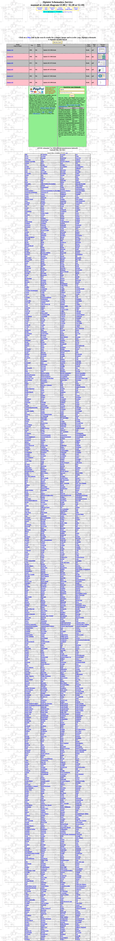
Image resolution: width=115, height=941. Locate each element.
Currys (62, 326)
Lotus (77, 559)
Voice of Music (45, 903)
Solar (42, 798)
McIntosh (62, 585)
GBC (26, 431)
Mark (61, 576)
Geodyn (78, 438)
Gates (77, 430)
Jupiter (62, 516)
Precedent (63, 691)
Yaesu (26, 936)
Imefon (27, 493)
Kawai (62, 521)
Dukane (62, 352)
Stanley (62, 815)
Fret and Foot (79, 423)
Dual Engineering (65, 350)
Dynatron (27, 357)
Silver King (79, 786)
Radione (62, 717)
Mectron (43, 588)
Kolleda (62, 533)
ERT (42, 393)
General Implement (30, 436)
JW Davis (27, 517)
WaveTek (62, 913)
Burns (62, 282)
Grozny (62, 461)
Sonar (42, 801)
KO (76, 531)
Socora (62, 796)
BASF (62, 239)
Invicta (27, 502)
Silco (61, 786)
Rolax (26, 755)
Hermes (78, 478)
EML (26, 387)
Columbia (78, 313)
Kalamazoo (28, 519)
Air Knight (28, 173)
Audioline (43, 223)
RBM (61, 726)
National (43, 628)
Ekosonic (43, 369)
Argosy (27, 208)
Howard (78, 486)
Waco (61, 906)
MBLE (27, 585)
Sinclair (27, 791)
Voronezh (43, 905)
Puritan (78, 695)
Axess (77, 230)
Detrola (62, 342)
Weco (26, 917)
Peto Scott (27, 672)
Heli (77, 476)
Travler (43, 872)
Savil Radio (44, 769)
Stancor (62, 813)
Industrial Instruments (82, 495)
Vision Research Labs (66, 901)
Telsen (42, 853)
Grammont (63, 452)
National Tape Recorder (66, 626)
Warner (27, 912)
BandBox (62, 235)
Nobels (43, 634)
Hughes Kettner (29, 490)
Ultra (26, 882)
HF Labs (43, 480)
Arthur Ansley (45, 213)
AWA (26, 230)
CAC (77, 285)
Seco (42, 776)
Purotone (27, 696)
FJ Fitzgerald (44, 416)
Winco (42, 929)
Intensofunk (79, 497)
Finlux (62, 412)
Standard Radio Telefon (82, 813)
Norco (26, 638)
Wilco (26, 927)
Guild (42, 462)
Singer (42, 791)
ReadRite (43, 729)
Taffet (42, 838)
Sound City (79, 803)
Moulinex (62, 612)
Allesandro (28, 183)
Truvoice (27, 879)
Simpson (78, 789)
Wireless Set (28, 930)
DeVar (77, 342)
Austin (77, 223)
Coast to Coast (64, 309)
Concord (62, 314)
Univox (62, 889)
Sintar (77, 791)
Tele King (43, 848)
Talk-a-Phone (79, 838)
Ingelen (43, 497)
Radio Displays (45, 705)
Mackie (43, 564)
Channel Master (45, 301)
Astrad (62, 216)
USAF (77, 891)
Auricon (62, 223)
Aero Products (79, 166)
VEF (61, 896)
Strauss (43, 827)
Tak (61, 838)
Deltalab (62, 340)
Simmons (78, 788)
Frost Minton (28, 424)
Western (43, 920)
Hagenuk (27, 466)
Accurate (62, 154)
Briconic (78, 268)
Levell (42, 552)
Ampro (27, 196)
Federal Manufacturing (31, 407)
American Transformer (31, 192)
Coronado (78, 318)
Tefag (77, 844)
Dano (42, 330)
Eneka (62, 390)
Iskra (77, 502)
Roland (77, 753)
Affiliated (78, 168)
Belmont (78, 245)
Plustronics (44, 684)
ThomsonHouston (29, 858)
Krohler (43, 538)
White (77, 924)
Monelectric (79, 603)
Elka (77, 381)
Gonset (62, 447)
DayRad (27, 335)
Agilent (43, 170)
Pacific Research (80, 655)
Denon (26, 342)
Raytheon (43, 726)
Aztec (42, 232)
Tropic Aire (63, 875)
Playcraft (27, 683)
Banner (43, 237)
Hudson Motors (45, 488)
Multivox (62, 614)
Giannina (78, 440)
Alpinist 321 (10, 56)
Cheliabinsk (79, 301)
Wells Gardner (64, 917)
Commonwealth (45, 314)
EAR (77, 357)
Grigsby (62, 459)
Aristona (78, 209)
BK (76, 256)
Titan (77, 860)
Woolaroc (62, 930)
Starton (43, 819)
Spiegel (62, 810)
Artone (62, 213)
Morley (62, 607)
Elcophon (62, 371)
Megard (78, 588)
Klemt (62, 529)
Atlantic (78, 218)
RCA (77, 726)
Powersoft (43, 691)
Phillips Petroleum (46, 676)
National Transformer (81, 626)
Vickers (43, 898)
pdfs (43, 112)
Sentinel (43, 779)
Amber (27, 189)
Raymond (27, 726)
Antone (43, 199)
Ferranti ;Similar (29, 411)
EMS (42, 388)
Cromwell (27, 325)
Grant (77, 454)
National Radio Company (82, 624)
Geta (61, 440)
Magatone (27, 567)
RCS (77, 727)
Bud (42, 278)
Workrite (78, 930)
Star (26, 817)
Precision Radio (80, 691)
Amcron (62, 189)
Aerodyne (27, 168)
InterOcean (63, 500)
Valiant (27, 894)
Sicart (42, 784)
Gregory (27, 459)
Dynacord (43, 356)
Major (62, 571)
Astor (42, 216)
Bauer (26, 240)
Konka (77, 533)
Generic (43, 438)
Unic (26, 884)
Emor (61, 387)
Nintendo (43, 633)
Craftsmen (78, 321)
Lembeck (78, 548)
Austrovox (27, 225)
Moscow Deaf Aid (29, 609)
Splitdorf (43, 812)
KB (26, 523)
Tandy (42, 839)
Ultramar (62, 882)
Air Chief (62, 171)
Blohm (42, 259)
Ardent (77, 204)
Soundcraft (79, 805)
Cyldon (77, 326)
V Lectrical (63, 893)
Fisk (77, 414)
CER (77, 297)
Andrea (27, 197)
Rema (42, 734)
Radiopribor (44, 719)
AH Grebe (63, 170)
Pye (54, 108)
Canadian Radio (80, 288)
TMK (42, 862)
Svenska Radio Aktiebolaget (67, 834)
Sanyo (26, 767)
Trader (77, 867)
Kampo (62, 519)
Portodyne (78, 689)
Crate (26, 323)
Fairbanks (27, 402)
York (61, 936)
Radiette (78, 702)
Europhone (28, 399)
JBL (77, 505)
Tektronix (27, 848)
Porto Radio (44, 689)
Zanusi (43, 937)
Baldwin (62, 233)
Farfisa (77, 404)
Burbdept (43, 280)
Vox (61, 905)
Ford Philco (44, 419)
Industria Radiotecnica (47, 495)
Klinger (27, 531)
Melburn (62, 590)
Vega (77, 896)
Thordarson (44, 858)
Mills (42, 598)
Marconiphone (45, 574)
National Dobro (45, 624)
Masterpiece (79, 581)
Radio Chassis (64, 703)
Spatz (26, 808)
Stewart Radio (64, 824)
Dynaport (78, 356)
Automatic (63, 225)
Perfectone (63, 671)
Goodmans (78, 447)
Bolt (77, 261)
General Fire (63, 435)
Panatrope (43, 662)
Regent (62, 733)
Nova (77, 641)
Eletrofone (78, 380)
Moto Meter (44, 610)
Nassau (27, 622)
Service (77, 779)
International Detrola (81, 498)
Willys (26, 929)
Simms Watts (28, 789)
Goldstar (43, 447)
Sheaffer (43, 782)
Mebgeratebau (79, 586)
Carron (27, 294)
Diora (42, 345)
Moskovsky (63, 609)
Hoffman (27, 485)
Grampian (78, 452)
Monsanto (63, 605)
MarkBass (78, 576)
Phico (77, 672)
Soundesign (28, 807)
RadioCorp (28, 714)
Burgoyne (78, 280)
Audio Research (64, 221)
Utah (26, 893)
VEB (42, 896)
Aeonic (43, 165)
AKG (26, 178)
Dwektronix (79, 354)
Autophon (27, 227)
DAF (61, 328)
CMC (42, 309)
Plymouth (78, 684)
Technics (27, 844)
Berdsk (27, 251)
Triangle (78, 872)
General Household (81, 435)
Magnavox (28, 569)
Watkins (78, 912)
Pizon (77, 681)
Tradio (26, 868)
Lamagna (78, 541)
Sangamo (62, 764)
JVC (77, 516)
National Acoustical (65, 622)
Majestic (43, 571)
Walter (62, 908)
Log (66, 153)
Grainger (78, 450)
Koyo (77, 535)
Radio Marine (64, 707)
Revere (27, 739)
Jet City (27, 510)
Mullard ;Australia (30, 614)
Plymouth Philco (64, 684)
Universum (44, 889)
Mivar (77, 602)
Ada (42, 159)
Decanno (78, 337)
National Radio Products (47, 626)
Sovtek (43, 807)
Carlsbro (62, 292)
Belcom (77, 244)
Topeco (62, 863)
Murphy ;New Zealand (47, 615)
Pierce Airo (44, 677)
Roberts (42, 108)
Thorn (62, 858)
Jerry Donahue (64, 509)
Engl (77, 390)
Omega (77, 648)
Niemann (27, 633)
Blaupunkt (78, 257)
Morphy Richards (80, 607)
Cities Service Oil (45, 304)
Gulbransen (79, 462)
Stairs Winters (45, 813)
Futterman (63, 426)
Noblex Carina (79, 634)
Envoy (42, 392)
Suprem (78, 832)
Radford (27, 702)
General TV (28, 438)
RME (26, 748)
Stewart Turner (80, 824)
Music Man (28, 617)
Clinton (62, 307)
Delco (77, 338)
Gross (42, 461)
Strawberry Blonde (65, 827)
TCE (42, 843)
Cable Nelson (63, 285)
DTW (42, 350)
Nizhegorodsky (29, 634)
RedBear (27, 731)
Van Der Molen (64, 894)
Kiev (77, 526)
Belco (61, 244)
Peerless (43, 669)
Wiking (77, 925)
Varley (26, 896)
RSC (61, 757)
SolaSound (78, 798)
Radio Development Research (33, 705)
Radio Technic (64, 710)
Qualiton (27, 700)
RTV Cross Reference (47, 758)
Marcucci (62, 574)
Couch (42, 321)
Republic (27, 738)
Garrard (62, 430)
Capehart (43, 290)
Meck (26, 588)
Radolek (43, 720)
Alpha (26, 185)
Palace (77, 659)
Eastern (62, 359)
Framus (62, 421)
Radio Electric (64, 705)
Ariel (26, 209)
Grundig (78, 461)
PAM (61, 660)
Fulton (42, 424)
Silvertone (63, 788)
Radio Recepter (45, 708)
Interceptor (28, 498)
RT (26, 758)
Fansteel (43, 404)
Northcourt (63, 640)
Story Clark (63, 825)
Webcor (62, 915)
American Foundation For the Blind (50, 190)
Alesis (26, 182)
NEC (61, 629)
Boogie (43, 263)
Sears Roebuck (80, 774)
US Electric (28, 891)
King (26, 528)
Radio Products (29, 708)
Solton (62, 800)
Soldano (27, 800)
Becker (27, 242)
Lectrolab (43, 548)
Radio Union (28, 712)
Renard (78, 734)
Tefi (26, 846)
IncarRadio (79, 493)
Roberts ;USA (79, 748)
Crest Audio (79, 323)
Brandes (43, 264)
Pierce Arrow (64, 677)
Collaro (43, 311)
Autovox (78, 227)
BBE (61, 240)
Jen (61, 507)
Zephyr (62, 939)
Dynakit (62, 356)
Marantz (62, 572)
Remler (62, 734)
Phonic (77, 676)
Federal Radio (45, 407)
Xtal (77, 934)
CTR (42, 326)
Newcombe (44, 631)
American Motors (80, 190)
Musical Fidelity (80, 617)
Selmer (62, 777)
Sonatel (62, 801)
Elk (61, 381)
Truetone (62, 877)
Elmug (26, 383)
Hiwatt (77, 481)
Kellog (77, 523)
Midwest (78, 597)
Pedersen (27, 669)
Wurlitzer (63, 934)
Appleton (27, 202)
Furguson (78, 424)
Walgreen (27, 908)
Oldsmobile (28, 648)
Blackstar (62, 257)
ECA (26, 361)
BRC (42, 266)
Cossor (27, 321)
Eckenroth (28, 362)
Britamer (62, 270)
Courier (62, 321)
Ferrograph (79, 411)
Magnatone (79, 567)
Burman (27, 282)
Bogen (42, 261)
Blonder (62, 259)
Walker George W (46, 908)
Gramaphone (28, 452)
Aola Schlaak (79, 199)
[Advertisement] (57, 25)
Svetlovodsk (79, 834)
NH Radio (78, 631)
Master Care (28, 581)
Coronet (27, 319)
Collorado (78, 311)
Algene (62, 182)
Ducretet (43, 352)
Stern (42, 824)
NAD (77, 619)
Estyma (78, 395)
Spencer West (44, 808)
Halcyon (62, 466)
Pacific (26, 657)
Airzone (78, 175)
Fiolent (77, 412)
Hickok (43, 481)
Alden (77, 180)
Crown (62, 325)
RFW (26, 741)
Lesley (62, 550)
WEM (77, 917)
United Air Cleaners (81, 884)
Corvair (43, 319)
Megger (27, 590)
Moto (61, 610)
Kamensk (43, 519)
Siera (77, 784)
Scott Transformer (65, 772)
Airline (77, 173)
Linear (26, 555)
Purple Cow (44, 696)
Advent (27, 163)
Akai (77, 177)
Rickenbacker (79, 743)
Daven (77, 331)
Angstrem (43, 197)
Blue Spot (78, 259)
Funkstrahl (63, 424)
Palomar (43, 660)
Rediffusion (44, 731)
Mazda (77, 583)
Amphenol (63, 194)
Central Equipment (46, 297)
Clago (26, 306)
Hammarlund (28, 469)
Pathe (42, 665)
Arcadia (27, 204)
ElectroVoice (63, 380)
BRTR (77, 273)
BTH (42, 276)
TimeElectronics (64, 860)
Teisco (42, 846)
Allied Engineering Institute (48, 183)
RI (41, 743)
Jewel (42, 510)
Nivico (77, 633)
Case (26, 295)
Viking (42, 901)
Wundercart (44, 934)
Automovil (78, 225)
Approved (63, 202)
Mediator (62, 588)
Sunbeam (43, 831)
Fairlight (62, 402)
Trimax (43, 874)
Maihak (62, 569)
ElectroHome (63, 376)
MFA (61, 595)
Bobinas (27, 261)
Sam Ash (43, 762)
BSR (77, 275)
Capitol (62, 290)
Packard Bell (44, 657)
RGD (42, 741)
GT (26, 462)
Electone (78, 371)
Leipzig (62, 548)
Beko (42, 244)
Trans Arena (63, 868)
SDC (26, 774)
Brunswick (44, 275)
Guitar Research (64, 462)
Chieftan (43, 302)
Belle (61, 245)
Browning (43, 273)
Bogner (62, 261)
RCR (61, 727)
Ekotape (62, 369)
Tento (42, 855)
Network (78, 629)
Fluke (26, 418)
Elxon (77, 383)
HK (26, 483)
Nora (77, 636)
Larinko (62, 545)
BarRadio (27, 239)
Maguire (43, 569)
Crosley (43, 325)
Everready (63, 399)
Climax (43, 307)
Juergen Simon (80, 514)
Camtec (62, 288)
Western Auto (64, 918)
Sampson (62, 762)
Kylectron (63, 540)
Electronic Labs (64, 378)
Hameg (62, 467)
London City (63, 557)
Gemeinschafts (79, 433)
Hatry (42, 474)
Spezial (77, 808)
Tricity (26, 874)
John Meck (28, 512)
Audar (62, 220)
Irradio (62, 502)
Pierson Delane (29, 679)
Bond (26, 263)
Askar (62, 214)
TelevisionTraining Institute (32, 853)
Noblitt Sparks (64, 636)
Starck (42, 817)
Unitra (62, 887)
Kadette (62, 517)
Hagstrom (43, 466)
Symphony (28, 838)
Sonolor (27, 803)
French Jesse (44, 423)
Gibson (27, 442)
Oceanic (27, 646)
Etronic (43, 397)
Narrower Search (57, 42)
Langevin (43, 545)
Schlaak (27, 772)
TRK (42, 875)
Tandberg (27, 839)
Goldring (27, 447)
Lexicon (27, 554)
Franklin (78, 421)
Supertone (63, 832)
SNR (77, 794)
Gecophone (28, 433)
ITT (26, 504)
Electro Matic (28, 376)
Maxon (62, 583)
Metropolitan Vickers (81, 593)
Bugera (62, 278)
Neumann (27, 631)
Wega (42, 917)
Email (50, 112)
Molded (43, 603)
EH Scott (43, 368)
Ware (77, 910)
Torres (77, 865)
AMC (42, 189)
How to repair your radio (73, 105)
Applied (43, 202)
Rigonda (78, 745)
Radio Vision (44, 712)
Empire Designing (80, 387)
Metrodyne (63, 593)
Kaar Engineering (45, 517)
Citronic (62, 304)
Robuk (62, 750)
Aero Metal (44, 166)
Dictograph (63, 344)
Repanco (78, 736)
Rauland (62, 724)
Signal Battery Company (31, 786)
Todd (61, 862)
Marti (77, 578)
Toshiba (27, 867)
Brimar (27, 270)
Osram (62, 653)
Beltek (42, 247)
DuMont (27, 354)
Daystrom (43, 335)
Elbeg (26, 371)
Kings (42, 528)
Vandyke (78, 894)
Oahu (42, 645)
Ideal (77, 492)
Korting (43, 535)
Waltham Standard (81, 908)
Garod (42, 430)
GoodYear (27, 449)
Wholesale (63, 925)
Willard (62, 927)
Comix (26, 314)
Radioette (43, 714)
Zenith (77, 937)
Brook (42, 271)
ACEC (27, 156)
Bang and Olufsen (29, 237)
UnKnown (78, 889)
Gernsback (28, 440)
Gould (77, 449)
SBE (61, 769)
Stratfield (27, 827)
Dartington (44, 331)
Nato (61, 628)
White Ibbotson (64, 924)
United (43, 887)
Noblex (43, 636)
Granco (43, 454)
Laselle (77, 545)
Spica (26, 810)
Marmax (43, 578)
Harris (77, 471)
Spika (77, 810)
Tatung (62, 841)
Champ (62, 299)
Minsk (26, 600)
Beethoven (63, 242)
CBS (77, 295)
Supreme (27, 834)
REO (61, 736)
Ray (77, 724)
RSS (77, 757)
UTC (42, 893)
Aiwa (26, 177)
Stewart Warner (29, 825)
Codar (77, 309)
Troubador (78, 875)
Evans (42, 399)
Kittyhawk (28, 529)
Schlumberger (44, 772)
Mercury (78, 591)
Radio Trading (79, 710)
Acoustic (43, 158)
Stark (77, 817)
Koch (26, 533)
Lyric (42, 562)
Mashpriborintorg (80, 579)
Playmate (43, 683)
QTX (61, 698)
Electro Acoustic (45, 375)
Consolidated (28, 316)
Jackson (62, 504)
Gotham (62, 449)
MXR (61, 619)
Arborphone (79, 202)
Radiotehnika (64, 719)
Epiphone (63, 392)
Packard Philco (80, 657)
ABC (26, 154)
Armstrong (63, 211)
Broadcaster (79, 270)
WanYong (43, 910)
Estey (61, 395)
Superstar (43, 832)
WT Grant (78, 932)
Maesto (62, 566)
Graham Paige (45, 450)
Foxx (42, 421)
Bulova (27, 280)
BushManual (63, 283)
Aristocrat (63, 209)
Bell (42, 245)
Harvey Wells (79, 473)
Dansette (62, 330)
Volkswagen (79, 903)
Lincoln (62, 554)
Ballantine (43, 235)
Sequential (63, 779)
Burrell (77, 282)
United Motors (45, 886)
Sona (26, 801)
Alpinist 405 (10, 63)
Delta (42, 340)
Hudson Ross (63, 488)
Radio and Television (46, 703)
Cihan (77, 302)
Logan (26, 557)
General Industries (46, 436)
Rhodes (27, 743)
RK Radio (63, 746)
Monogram (44, 605)
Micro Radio (28, 597)
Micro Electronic (80, 595)
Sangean (78, 764)
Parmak (62, 664)
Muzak (43, 619)
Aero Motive (63, 166)
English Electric (29, 392)
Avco (26, 228)
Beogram (62, 249)
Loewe (62, 555)
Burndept (43, 282)
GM (61, 443)
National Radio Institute (31, 626)
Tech (77, 843)
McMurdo (43, 586)
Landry (43, 543)
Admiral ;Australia (30, 161)
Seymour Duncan (65, 781)
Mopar (43, 607)
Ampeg (27, 194)
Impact (43, 493)
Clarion (43, 306)
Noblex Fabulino (29, 636)
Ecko (42, 362)
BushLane (43, 283)
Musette (78, 615)
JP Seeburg (63, 514)
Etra (26, 397)
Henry (26, 478)
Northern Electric (29, 641)
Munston (78, 614)
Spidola (43, 810)
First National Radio (46, 414)
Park (26, 664)
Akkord (43, 178)
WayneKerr (28, 915)
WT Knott (27, 934)
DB (76, 335)
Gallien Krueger (45, 428)
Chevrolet (27, 302)
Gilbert (62, 442)
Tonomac (43, 863)
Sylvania (78, 836)
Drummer (27, 350)
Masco (62, 579)
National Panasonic (65, 624)
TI (25, 860)
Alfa (42, 182)
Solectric (43, 800)
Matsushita (44, 583)
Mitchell (43, 602)
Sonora (43, 803)
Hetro (26, 480)
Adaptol (62, 159)
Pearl (61, 667)
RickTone (27, 745)
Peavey (77, 667)
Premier (43, 693)
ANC (77, 196)
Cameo (27, 288)
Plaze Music (63, 683)
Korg (26, 535)
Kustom (27, 540)
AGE (26, 170)
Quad (77, 698)
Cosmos (78, 319)
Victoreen (78, 898)
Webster (78, 915)
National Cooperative (30, 624)
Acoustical (63, 158)
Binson (62, 256)
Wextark (62, 922)
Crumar (78, 325)
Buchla (77, 276)
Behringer (78, 242)
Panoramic (63, 662)
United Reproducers (81, 886)
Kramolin (43, 536)
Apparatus (63, 201)
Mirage (62, 600)
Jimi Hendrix (63, 510)
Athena (62, 218)
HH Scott (78, 480)
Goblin (77, 443)
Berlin (62, 251)
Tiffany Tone (44, 860)
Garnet (27, 430)
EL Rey (78, 369)
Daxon (62, 333)
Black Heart (28, 257)
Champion (78, 299)
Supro (42, 834)
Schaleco (43, 770)
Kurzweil (78, 538)
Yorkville (78, 936)
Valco (77, 893)
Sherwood (27, 784)
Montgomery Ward (81, 605)
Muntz (26, 615)
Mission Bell (79, 600)
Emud (26, 390)
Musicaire (63, 617)
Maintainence (28, 571)
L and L (78, 540)
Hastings (27, 474)
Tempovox (27, 855)
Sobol (42, 796)
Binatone (43, 256)
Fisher (62, 414)
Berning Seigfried (45, 252)
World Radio (28, 932)
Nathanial (43, 622)
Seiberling (63, 776)
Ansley (77, 197)
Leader (43, 547)
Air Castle (43, 171)
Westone (43, 922)
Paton (62, 665)
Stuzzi (77, 829)
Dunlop (62, 354)
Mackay (27, 564)
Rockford (27, 751)
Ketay (62, 526)
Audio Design (28, 221)
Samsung (43, 764)
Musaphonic (63, 615)
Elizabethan (44, 381)
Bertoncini (63, 252)
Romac (62, 755)
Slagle (77, 793)
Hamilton (78, 467)
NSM (26, 645)
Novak (26, 643)
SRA (77, 812)
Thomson (78, 856)
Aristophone (28, 211)
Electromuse (79, 376)
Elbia (42, 371)
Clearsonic (78, 306)
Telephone (78, 850)
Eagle (42, 357)
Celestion (27, 297)
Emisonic (78, 385)
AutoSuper (63, 227)
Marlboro (27, 578)
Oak (61, 645)
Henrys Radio (44, 478)
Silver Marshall (29, 788)
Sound (62, 805)
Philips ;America (29, 676)
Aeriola (27, 166)
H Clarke (27, 464)
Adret (42, 161)
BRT (61, 273)
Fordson (78, 419)
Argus (42, 208)
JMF (77, 510)
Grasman (43, 455)
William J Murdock (81, 927)
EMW (42, 390)
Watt (26, 913)
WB (42, 915)
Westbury (27, 918)
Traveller (27, 872)
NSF (77, 643)
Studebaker (44, 829)
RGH (61, 741)
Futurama (78, 426)
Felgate (27, 409)
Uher (61, 881)
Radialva (43, 702)
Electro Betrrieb (64, 375)
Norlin (26, 640)
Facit (42, 400)
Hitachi (62, 481)
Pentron (27, 671)
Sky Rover (63, 793)
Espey (26, 395)
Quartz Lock (63, 700)
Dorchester (28, 349)
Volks (61, 903)
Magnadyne (63, 567)
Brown (77, 271)
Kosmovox (63, 535)
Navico (77, 628)
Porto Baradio (79, 688)
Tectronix (62, 844)
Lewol (62, 552)
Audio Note (44, 221)
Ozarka (27, 655)
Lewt (77, 552)
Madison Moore (29, 566)
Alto (26, 187)
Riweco (43, 746)
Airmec (27, 175)
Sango (26, 765)
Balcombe (43, 233)
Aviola (62, 228)
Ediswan (78, 364)
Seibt (77, 776)
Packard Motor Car (65, 657)
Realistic (62, 729)
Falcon (77, 402)
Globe (42, 443)
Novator (43, 643)
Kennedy (43, 524)
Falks (26, 404)
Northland (63, 641)
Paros (77, 664)
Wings (77, 929)
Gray (42, 457)
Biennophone (79, 254)
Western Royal (29, 920)
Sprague (62, 812)
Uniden (62, 884)
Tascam (27, 841)
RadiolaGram (44, 715)
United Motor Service (30, 886)
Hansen (78, 469)
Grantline (27, 455)
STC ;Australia (29, 820)
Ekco (26, 369)
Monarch (62, 603)
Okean (77, 646)
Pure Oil (62, 695)
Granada (27, 454)
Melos (26, 591)
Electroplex (44, 380)
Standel (43, 815)
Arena (62, 206)
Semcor (78, 777)
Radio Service (28, 710)
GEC (77, 431)
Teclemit (43, 844)
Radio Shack (44, 710)
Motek (26, 610)
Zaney (26, 937)
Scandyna (27, 770)
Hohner (43, 485)
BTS (61, 276)
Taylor (77, 841)
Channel (62, 301)
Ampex (43, 194)
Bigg (26, 256)
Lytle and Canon (64, 562)
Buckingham (28, 278)
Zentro (43, 939)
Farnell (27, 406)
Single (62, 791)
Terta (61, 855)
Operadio (62, 650)
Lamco (27, 543)
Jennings (27, 509)
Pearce (43, 667)
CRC (42, 323)
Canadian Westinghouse (31, 290)
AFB (61, 168)
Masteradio (63, 581)
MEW (42, 595)
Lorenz (62, 559)
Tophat (77, 863)
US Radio (43, 891)
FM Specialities (64, 418)
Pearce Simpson (29, 667)
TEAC (62, 843)
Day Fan (78, 333)
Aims (26, 171)
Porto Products (29, 689)
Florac (77, 416)
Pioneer (62, 681)
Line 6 (77, 554)
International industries (31, 500)
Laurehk (27, 547)
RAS (26, 724)
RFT (77, 739)
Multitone (43, 614)
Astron (77, 216)
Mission (27, 602)
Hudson (78, 488)
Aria (61, 208)
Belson (26, 247)
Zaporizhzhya (64, 937)
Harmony (43, 471)
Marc (77, 572)
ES (76, 393)
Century (62, 297)
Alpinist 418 (10, 82)
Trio (61, 874)
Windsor (62, 929)
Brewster (62, 268)
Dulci (77, 352)
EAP (61, 357)
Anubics (62, 199)
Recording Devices (80, 729)
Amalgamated (44, 187)
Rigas (61, 745)
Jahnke (27, 505)
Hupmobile (44, 490)
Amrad (43, 196)
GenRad (62, 438)
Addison (78, 159)
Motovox (43, 612)
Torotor (62, 865)
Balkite (27, 235)
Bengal (77, 247)
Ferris (62, 411)
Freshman (63, 423)
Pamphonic (79, 660)
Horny (26, 486)
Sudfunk (27, 831)
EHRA (62, 368)
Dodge (42, 347)
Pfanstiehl (43, 672)
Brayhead (27, 266)
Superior (27, 832)
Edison (62, 364)
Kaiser (77, 517)
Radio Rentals (79, 708)
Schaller (62, 770)
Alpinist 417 (10, 76)
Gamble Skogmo (80, 428)
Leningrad (28, 550)
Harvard (62, 473)
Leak (61, 547)
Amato (62, 187)
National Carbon (80, 622)
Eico (77, 368)
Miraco (43, 600)
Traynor (62, 872)
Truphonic (78, 877)
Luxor (26, 562)
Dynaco (27, 356)
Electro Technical (45, 376)
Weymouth (78, 922)
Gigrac (43, 442)
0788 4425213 (36, 113)
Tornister (43, 865)
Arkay (42, 211)
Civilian (78, 304)
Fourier (27, 421)
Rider (42, 745)
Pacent (43, 655)
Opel (42, 650)
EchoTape (78, 361)
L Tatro (27, 541)
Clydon (27, 309)
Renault (27, 736)
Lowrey (43, 560)
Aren (42, 206)
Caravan (78, 290)
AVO (77, 228)
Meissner (43, 590)
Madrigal (43, 566)
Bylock (43, 285)
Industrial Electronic (65, 495)
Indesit (26, 495)
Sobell (26, 796)
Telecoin (27, 850)
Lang (77, 543)
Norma (43, 640)
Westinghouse (64, 920)
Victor (62, 898)
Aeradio (62, 165)
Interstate (78, 500)
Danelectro (28, 330)
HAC (42, 464)
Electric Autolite (45, 373)
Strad (77, 825)
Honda (62, 485)
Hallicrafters (28, 467)
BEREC (43, 251)
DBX (26, 337)
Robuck (43, 750)
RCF (42, 727)
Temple (62, 853)
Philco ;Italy (44, 674)
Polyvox (62, 686)
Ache (61, 156)
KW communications (46, 540)
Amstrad (62, 196)
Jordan (27, 514)
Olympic (62, 648)
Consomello (44, 316)
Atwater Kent (44, 220)
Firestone (27, 414)
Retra (61, 738)
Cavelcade (63, 295)
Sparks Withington (65, 807)
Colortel (62, 313)
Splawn (27, 812)
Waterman (63, 912)
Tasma (42, 841)
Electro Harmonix (80, 375)
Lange (26, 545)
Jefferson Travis (45, 507)
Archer (62, 204)
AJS (61, 177)
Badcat (77, 232)
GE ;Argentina (64, 431)
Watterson (43, 913)
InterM (43, 498)
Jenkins (78, 507)
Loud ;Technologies (30, 560)
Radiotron (78, 719)
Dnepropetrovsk (80, 345)
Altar (61, 185)
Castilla (43, 295)
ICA (42, 492)
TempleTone (79, 853)
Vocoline (27, 903)
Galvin (62, 428)
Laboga (43, 541)
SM (42, 794)
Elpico (42, 383)
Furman (43, 426)
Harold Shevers (64, 471)
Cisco (26, 304)
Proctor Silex (79, 693)
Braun (77, 264)
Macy (77, 564)
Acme (77, 156)
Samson (27, 764)
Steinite (62, 820)
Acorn (26, 158)
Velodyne (27, 898)
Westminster (79, 920)
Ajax (42, 177)
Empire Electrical (29, 388)
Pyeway (27, 698)
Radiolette (63, 715)
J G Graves (44, 504)
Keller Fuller (63, 523)
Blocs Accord (28, 259)
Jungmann (44, 516)
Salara (77, 760)
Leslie (77, 550)
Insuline (62, 497)
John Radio (44, 512)
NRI (61, 643)
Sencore (27, 779)
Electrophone (28, 380)
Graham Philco (64, 450)
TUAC (62, 879)
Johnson (62, 512)
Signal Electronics (45, 786)
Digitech (27, 345)
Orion (42, 652)
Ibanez (77, 490)
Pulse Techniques (45, 695)
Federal (62, 407)
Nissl (61, 633)
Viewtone (27, 901)
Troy (26, 877)
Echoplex (62, 361)
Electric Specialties (80, 373)
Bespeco (78, 252)
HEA (61, 474)
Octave (43, 646)
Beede (42, 242)
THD (42, 856)
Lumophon (79, 560)
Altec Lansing (79, 185)
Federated (78, 407)
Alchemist (63, 180)
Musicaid (43, 617)
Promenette (28, 695)
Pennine (78, 669)
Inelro (26, 497)
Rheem (77, 741)
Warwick (43, 912)
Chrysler (62, 302)
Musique (27, 619)
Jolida (77, 512)
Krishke (27, 538)
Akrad (62, 178)
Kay (77, 521)
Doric (42, 349)
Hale (77, 466)
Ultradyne (43, 882)
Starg (61, 817)
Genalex (27, 435)
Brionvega (43, 270)
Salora (26, 762)
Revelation (78, 738)
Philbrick (27, 674)
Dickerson (43, 344)
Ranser (62, 722)
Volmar (27, 905)
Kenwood (27, 526)
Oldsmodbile (44, 648)
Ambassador (79, 187)
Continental (79, 316)
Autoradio (43, 227)
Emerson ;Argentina (46, 385)
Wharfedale (44, 924)
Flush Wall (44, 418)
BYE (26, 285)
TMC (26, 862)
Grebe (77, 457)
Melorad (78, 590)
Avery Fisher (44, 228)
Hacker (47, 108)
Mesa (26, 593)
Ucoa (42, 881)
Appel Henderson (80, 201)
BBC (42, 240)
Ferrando (78, 409)
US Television (64, 891)
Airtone (62, 175)
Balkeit (77, 233)
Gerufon (43, 440)
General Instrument (65, 436)
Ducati (26, 352)
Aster (26, 216)
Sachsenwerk (44, 760)
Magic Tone (44, 567)
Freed (26, 423)
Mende (43, 591)
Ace (77, 154)
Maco (61, 564)
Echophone (44, 361)
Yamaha (43, 936)
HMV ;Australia (64, 483)
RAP (77, 722)
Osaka (42, 653)
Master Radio (44, 581)
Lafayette (62, 541)
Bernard (78, 251)
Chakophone (44, 299)
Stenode (27, 822)
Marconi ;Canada (29, 574)
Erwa (61, 393)
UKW (77, 881)
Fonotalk (27, 419)
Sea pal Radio (44, 774)
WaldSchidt (79, 906)
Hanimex (62, 469)
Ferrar (43, 411)
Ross (77, 755)
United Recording (65, 886)
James (42, 505)
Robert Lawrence (65, 748)
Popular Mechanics (30, 688)
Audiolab (27, 223)
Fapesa (62, 404)
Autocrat (43, 225)
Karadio (43, 521)
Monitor (27, 605)
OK (61, 646)
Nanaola (62, 621)
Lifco (42, 554)
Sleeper (27, 794)
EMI (61, 385)
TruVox (43, 879)
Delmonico (28, 340)
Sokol (26, 798)
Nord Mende (44, 638)
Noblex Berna (64, 634)
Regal (26, 733)
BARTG (43, 239)
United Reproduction (30, 887)
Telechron (78, 848)
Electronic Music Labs (81, 378)
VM (77, 901)
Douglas (62, 349)
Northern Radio (45, 641)
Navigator (27, 629)
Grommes (78, 459)
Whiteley (27, 925)
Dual (77, 350)
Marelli (77, 574)
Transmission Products (66, 870)
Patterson (78, 665)
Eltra (61, 383)
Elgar (26, 381)
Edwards (43, 366)
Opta (77, 650)
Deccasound (44, 338)
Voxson (77, 905)
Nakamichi (44, 621)
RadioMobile (44, 717)
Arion (42, 209)
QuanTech (43, 700)
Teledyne (43, 850)
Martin (27, 579)
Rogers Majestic (80, 751)
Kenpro (62, 524)
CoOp (42, 318)
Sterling (27, 824)
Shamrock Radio (80, 781)
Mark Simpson (45, 576)
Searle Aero (63, 774)
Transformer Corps (30, 870)
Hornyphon (44, 486)
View (77, 899)
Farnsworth (44, 406)
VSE (26, 906)
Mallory (78, 571)
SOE (77, 796)
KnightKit (63, 531)
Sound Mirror (28, 805)
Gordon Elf (44, 449)
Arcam (43, 204)
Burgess (62, 280)
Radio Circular (80, 703)
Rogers (27, 753)
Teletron (62, 851)
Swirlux (43, 836)
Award (62, 230)
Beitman (27, 244)
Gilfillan (78, 442)
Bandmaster (79, 235)
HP (26, 488)
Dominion (63, 347)
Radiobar (78, 712)
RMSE (43, 748)
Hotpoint (62, 486)
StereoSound (79, 822)
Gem (61, 433)
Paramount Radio (80, 662)
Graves (77, 455)
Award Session (45, 230)
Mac (77, 562)
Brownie (27, 273)
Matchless (27, 583)
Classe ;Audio (64, 306)
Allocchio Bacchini (80, 183)
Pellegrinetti (63, 669)
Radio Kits (44, 707)
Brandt (62, 264)
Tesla (77, 855)
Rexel (61, 739)
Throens (78, 858)
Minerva (78, 598)
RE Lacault (28, 729)
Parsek (27, 665)
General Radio (79, 436)
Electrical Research (30, 375)
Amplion (78, 194)
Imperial (62, 493)
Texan (26, 856)
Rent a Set (43, 736)
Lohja (42, 557)
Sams (77, 762)
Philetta (62, 674)
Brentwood (28, 268)
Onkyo (26, 650)
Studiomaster (63, 829)
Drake (77, 349)
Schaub (78, 770)
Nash (77, 621)
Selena (42, 777)
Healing (78, 474)
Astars (77, 214)
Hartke (27, 473)
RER (42, 738)
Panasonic (27, 662)
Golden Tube (44, 445)
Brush (62, 275)
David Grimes (44, 333)
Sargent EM (63, 767)
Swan (26, 836)
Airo (42, 175)
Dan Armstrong (80, 328)
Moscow (43, 609)
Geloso (42, 433)
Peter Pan (78, 671)
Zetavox (78, 939)
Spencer (62, 808)
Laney (62, 543)
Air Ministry (44, 173)
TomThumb (28, 863)
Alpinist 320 (10, 50)
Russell (62, 758)
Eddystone (78, 362)
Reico (26, 734)
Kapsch (27, 521)
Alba (42, 180)
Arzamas (27, 214)
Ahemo (77, 170)
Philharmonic (79, 674)
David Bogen (28, 333)
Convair (27, 318)
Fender (43, 409)
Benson (43, 249)
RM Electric (79, 746)
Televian (78, 851)
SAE (61, 760)
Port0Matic (44, 688)
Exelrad (27, 400)
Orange (27, 652)
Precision (27, 693)
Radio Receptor (64, 708)
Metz (26, 595)
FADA (77, 400)
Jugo (26, 516)
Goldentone (63, 445)
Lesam (42, 550)
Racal (77, 700)
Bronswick (28, 271)
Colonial (27, 313)
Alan (26, 180)
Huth (61, 490)
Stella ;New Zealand (81, 820)
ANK (61, 197)
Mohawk (27, 603)
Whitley (43, 925)
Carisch (27, 292)
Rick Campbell (64, 743)
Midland (62, 597)
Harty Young (44, 473)
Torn (26, 865)
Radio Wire (63, 712)
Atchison (43, 218)
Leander (78, 547)
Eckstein (62, 362)
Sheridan (78, 782)
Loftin (77, 555)
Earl (26, 359)
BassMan (78, 239)
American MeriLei (65, 190)
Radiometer (28, 717)
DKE (61, 345)
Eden (26, 364)
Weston (27, 922)
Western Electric (80, 918)
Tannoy (62, 839)
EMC (26, 385)
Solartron (62, 798)
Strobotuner (79, 827)
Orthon (27, 653)
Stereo (62, 822)
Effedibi (62, 366)
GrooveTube (28, 461)
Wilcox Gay (44, 927)
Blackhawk (44, 257)
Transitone (44, 870)
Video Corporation (30, 899)
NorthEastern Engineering (83, 640)
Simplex (43, 789)
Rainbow (78, 720)
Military (27, 598)
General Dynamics (46, 435)
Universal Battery (80, 887)
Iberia (26, 492)
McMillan (27, 586)
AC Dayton (44, 154)
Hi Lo (26, 481)
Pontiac (78, 686)
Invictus (43, 502)
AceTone (43, 156)
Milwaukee (63, 598)
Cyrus (26, 328)
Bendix (62, 247)
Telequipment (28, 851)
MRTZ (77, 612)
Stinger (43, 825)
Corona (62, 318)
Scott (77, 772)
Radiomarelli (79, 715)
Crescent (62, 323)
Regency (43, 733)
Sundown (62, 831)
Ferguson (62, 409)
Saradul (43, 767)
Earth (42, 359)
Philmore (62, 676)
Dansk (77, 330)
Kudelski (62, 538)
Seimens (27, 777)
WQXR (43, 932)
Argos (77, 206)
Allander (78, 182)
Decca (26, 338)
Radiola (27, 715)
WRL (61, 932)
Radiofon (78, 714)
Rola (61, 753)
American (63, 192)
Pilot (42, 681)
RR (26, 757)
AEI (77, 163)
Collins (62, 311)
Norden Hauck (64, 638)
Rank (42, 722)
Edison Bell (44, 364)
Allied (62, 183)
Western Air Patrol (46, 918)
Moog (26, 607)
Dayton (62, 335)
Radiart (62, 702)
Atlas (26, 220)
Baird (26, 233)
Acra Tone (28, 159)
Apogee (43, 201)
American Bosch (80, 189)
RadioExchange (64, 714)
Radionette (78, 717)
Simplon (62, 789)
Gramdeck (44, 452)
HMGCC (43, 483)
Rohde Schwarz (45, 753)
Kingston (62, 528)
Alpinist (43, 185)
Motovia (27, 612)
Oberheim (78, 645)
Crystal (27, 326)
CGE (26, 299)
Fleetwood (63, 416)
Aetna (42, 168)
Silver (42, 788)
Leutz (26, 552)
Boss (26, 264)
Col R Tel (27, 311)
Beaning (78, 240)
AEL (26, 165)
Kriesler (78, 536)
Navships (43, 629)
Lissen (42, 555)
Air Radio (63, 173)
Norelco (78, 638)
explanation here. (63, 106)
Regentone (78, 733)
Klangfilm (43, 529)
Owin (77, 653)
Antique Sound (29, 199)
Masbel (43, 579)
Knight (43, 531)
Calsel (62, 287)
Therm (62, 856)
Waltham (27, 910)
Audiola (78, 221)
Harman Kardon (29, 471)
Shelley (62, 782)
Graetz (26, 450)
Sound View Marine (46, 805)
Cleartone (27, 307)
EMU (77, 388)
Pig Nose (78, 679)
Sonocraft (78, 801)
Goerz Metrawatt (29, 445)
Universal (27, 889)
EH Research (28, 368)
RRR (42, 757)
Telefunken (63, 850)
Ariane (77, 208)
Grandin (62, 454)
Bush (51, 108)
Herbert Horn (64, 478)
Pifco (61, 679)
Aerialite (78, 165)
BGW (61, 254)
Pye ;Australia (79, 696)
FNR (77, 418)
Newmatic (63, 631)
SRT (26, 813)
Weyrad (27, 924)
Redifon (62, 731)
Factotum (62, 400)
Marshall (62, 578)
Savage (27, 769)
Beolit (77, 249)
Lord (42, 559)
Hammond (44, 469)
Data (61, 331)
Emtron (62, 388)
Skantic (27, 793)
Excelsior (78, 399)
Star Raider (79, 815)
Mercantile (63, 591)
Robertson (27, 750)
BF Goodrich (44, 254)
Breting (43, 268)
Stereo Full (44, 822)
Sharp (26, 782)
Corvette (62, 319)
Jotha (42, 514)
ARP (77, 211)
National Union (29, 628)
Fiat (26, 412)
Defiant (62, 338)
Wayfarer (78, 913)
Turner (77, 879)
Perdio (42, 671)
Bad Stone (63, 232)
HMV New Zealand (81, 483)
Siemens (62, 784)
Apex (26, 201)
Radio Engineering (81, 705)
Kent (77, 524)
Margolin (27, 576)
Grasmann (63, 455)
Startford (27, 819)
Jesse (77, 509)
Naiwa (26, 621)
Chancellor (28, 301)
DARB (27, 331)
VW (42, 906)
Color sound (44, 313)
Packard (27, 659)
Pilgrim (27, 681)
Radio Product (79, 707)
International (44, 500)
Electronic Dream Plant (47, 378)
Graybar (62, 457)
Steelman (43, 820)
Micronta (43, 597)
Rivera (26, 746)
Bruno (26, 275)
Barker (77, 237)
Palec (26, 660)
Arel (26, 206)
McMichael (79, 585)
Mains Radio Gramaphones (83, 569)
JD (25, 507)
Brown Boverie (64, 271)
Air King (78, 171)
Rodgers (62, 751)
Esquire (43, 395)
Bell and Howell (29, 245)
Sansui (77, 765)
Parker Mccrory (45, 664)
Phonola (27, 677)
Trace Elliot (63, 867)
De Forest (43, 337)
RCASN (27, 727)
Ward (61, 910)
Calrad (43, 287)
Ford (61, 419)
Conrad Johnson (80, 314)
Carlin (42, 292)
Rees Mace (78, 731)
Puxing (62, 696)
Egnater (78, 366)
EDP (26, 366)
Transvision (79, 870)
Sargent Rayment (80, 767)
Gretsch (43, 459)
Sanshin (62, 765)
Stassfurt (62, 819)
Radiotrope (28, 720)
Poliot (26, 686)
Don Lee (78, 347)
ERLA (77, 392)
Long (26, 559)
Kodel (42, 533)
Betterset (27, 254)
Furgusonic (28, 426)
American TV (44, 192)
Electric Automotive (65, 373)
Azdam (27, 232)
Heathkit (62, 476)
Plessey (77, 683)
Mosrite (78, 609)
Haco (77, 464)
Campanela (44, 288)
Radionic (27, 719)
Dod (26, 347)
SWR (61, 836)
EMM (42, 387)
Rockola (43, 751)
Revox (42, 739)
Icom (61, 492)
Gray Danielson (29, 457)
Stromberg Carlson (30, 829)
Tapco (77, 839)
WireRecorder (45, 930)
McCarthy (43, 585)
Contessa (62, 316)
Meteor (43, 593)
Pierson (43, 679)
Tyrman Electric (29, 881)
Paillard (62, 659)
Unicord (43, 884)
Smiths (62, 794)
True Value (44, 877)
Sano (42, 765)
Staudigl (78, 819)
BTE (26, 276)
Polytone (43, 686)
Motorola (78, 610)
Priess (62, 693)
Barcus (62, 237)
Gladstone (27, 443)
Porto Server (63, 689)
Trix (26, 875)
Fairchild (43, 402)
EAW (77, 359)
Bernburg (27, 252)
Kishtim (78, 528)
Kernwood (44, 526)
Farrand (62, 406)
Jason (61, 505)
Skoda (42, 793)
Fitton (26, 416)
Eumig (62, 397)
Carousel (78, 292)
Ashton (43, 214)
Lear (26, 548)
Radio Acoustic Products (31, 703)
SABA (26, 760)
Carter (43, 294)
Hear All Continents (30, 476)
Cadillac (27, 287)
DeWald (27, 344)
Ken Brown (28, 524)
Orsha (77, 652)
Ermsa (26, 393)
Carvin (77, 294)
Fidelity (43, 412)
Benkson (27, 249)
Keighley (43, 523)
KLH (77, 529)
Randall (27, 722)
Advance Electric (64, 161)
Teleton (43, 851)
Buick (77, 278)
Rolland (43, 755)
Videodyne (44, 899)
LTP (61, 560)
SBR (77, 769)
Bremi (77, 266)
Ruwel (77, 758)
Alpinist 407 (10, 69)
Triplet (77, 874)
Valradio (43, 894)
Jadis (77, 504)
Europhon (78, 397)
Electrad (27, 373)
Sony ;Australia (64, 803)
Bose (77, 263)
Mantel (27, 572)
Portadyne (63, 688)
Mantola (43, 572)
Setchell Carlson (45, 781)
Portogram (28, 691)
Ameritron (78, 192)
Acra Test (78, 158)
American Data (29, 190)
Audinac (78, 220)
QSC (42, 698)
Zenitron (27, 939)
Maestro (78, 566)
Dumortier (44, 354)
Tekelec (78, 846)
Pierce (77, 677)
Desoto (43, 342)
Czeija (42, 328)
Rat (42, 724)
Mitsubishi (63, 602)
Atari (26, 218)
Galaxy (27, 428)
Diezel (77, 344)
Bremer (62, 266)
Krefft (62, 536)
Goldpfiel (78, 445)
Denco (77, 340)
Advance (78, 161)
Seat (26, 776)
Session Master (29, 781)
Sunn (77, 831)
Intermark (63, 498)
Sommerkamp (79, 800)
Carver (62, 294)
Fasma (77, 406)
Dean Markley (64, 337)
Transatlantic (79, 868)
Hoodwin (78, 485)
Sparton (78, 807)
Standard (27, 815)
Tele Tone (63, 848)
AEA (42, 163)
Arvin (77, 213)
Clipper (78, 307)
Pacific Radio (63, 655)
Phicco (62, 672)
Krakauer (27, 536)
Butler (77, 283)
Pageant (43, 659)
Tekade (62, 846)
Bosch (62, 263)
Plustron (27, 684)
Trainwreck (44, 868)
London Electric (80, 557)
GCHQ (43, 431)
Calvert (78, 287)
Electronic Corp (29, 378)
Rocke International (81, 750)
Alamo (77, 178)
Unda (77, 882)
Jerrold (43, 509)
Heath (42, 476)
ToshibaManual (45, 867)
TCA (26, 843)
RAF (61, 720)
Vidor (61, 899)
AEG (61, 163)
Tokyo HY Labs (80, 862)
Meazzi (62, 586)
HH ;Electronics (64, 480)
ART (26, 213)
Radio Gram (28, 707)
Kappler (78, 519)
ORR (61, 652)
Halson (43, 467)
